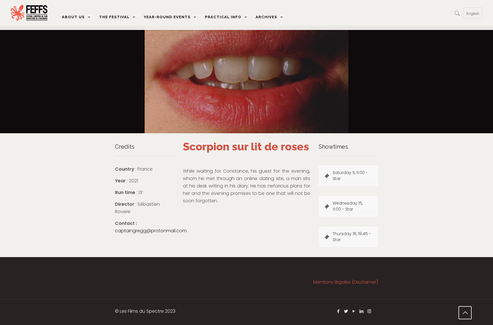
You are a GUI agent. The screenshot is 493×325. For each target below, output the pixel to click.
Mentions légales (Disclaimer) (345, 282)
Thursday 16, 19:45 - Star (352, 237)
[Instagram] (369, 311)
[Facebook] (339, 311)
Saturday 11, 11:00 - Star (350, 175)
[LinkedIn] (362, 311)
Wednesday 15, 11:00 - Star (348, 206)
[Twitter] (346, 311)
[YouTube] (354, 311)
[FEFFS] (29, 13)
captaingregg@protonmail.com (151, 230)
